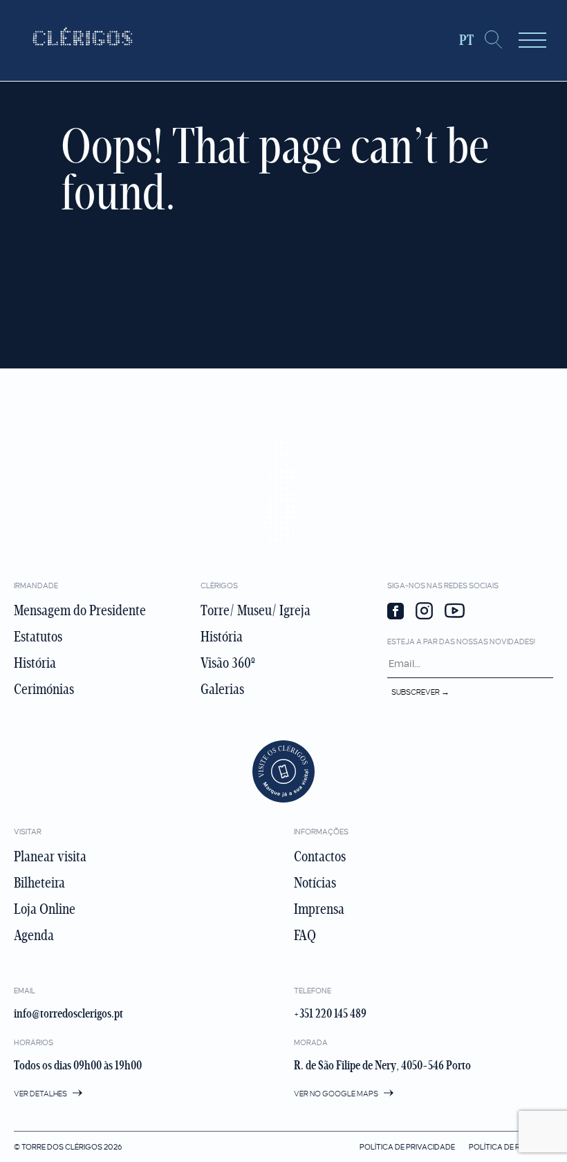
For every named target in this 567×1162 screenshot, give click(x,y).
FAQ (305, 935)
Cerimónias (44, 689)
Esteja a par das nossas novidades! (461, 641)
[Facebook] (395, 612)
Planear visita (50, 856)
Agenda (34, 935)
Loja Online (44, 909)
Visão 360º (228, 663)
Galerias (222, 689)
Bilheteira (39, 882)
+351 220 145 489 (330, 1014)
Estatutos (38, 636)
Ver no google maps (337, 1093)
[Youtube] (455, 612)
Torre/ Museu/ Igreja (255, 610)
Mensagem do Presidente (80, 610)
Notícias (315, 882)
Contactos (320, 856)
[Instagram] (424, 612)
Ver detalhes (41, 1093)
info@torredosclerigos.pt (68, 1014)
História (35, 663)
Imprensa (319, 909)
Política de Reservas (511, 1147)
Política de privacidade (407, 1147)
